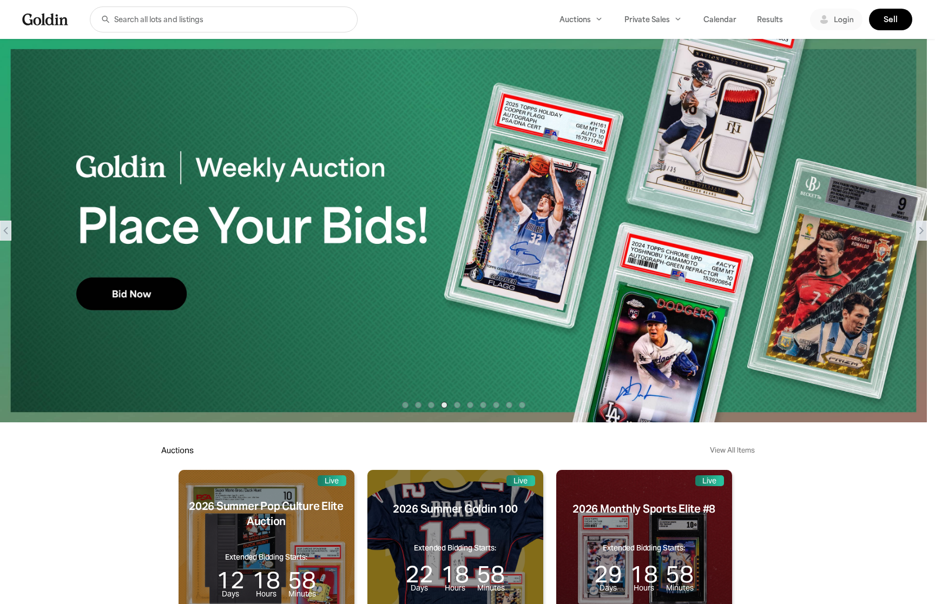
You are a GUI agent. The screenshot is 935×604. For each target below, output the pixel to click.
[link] (45, 19)
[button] (105, 19)
